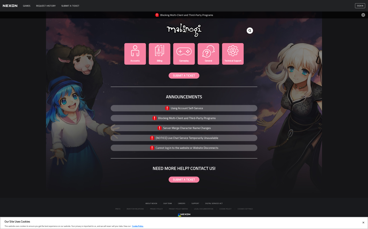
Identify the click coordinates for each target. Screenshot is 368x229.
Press (118, 208)
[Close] (363, 222)
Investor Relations (135, 208)
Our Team (167, 203)
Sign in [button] (360, 5)
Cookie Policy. (137, 226)
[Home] (10, 6)
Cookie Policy (225, 208)
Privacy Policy (156, 208)
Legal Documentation (204, 208)
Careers (181, 203)
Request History (46, 5)
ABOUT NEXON (151, 203)
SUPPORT (195, 203)
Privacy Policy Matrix (178, 208)
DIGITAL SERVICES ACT (214, 203)
